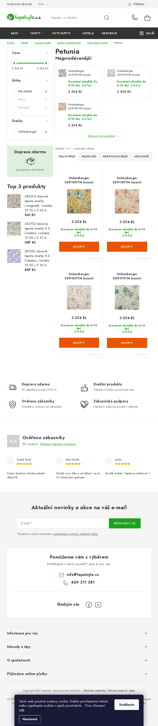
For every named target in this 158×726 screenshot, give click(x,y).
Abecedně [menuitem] (141, 156)
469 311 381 (135, 18)
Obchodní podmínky (95, 690)
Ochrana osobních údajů (121, 690)
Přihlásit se (125, 523)
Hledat (106, 18)
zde (21, 710)
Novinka (32, 107)
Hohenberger (32, 131)
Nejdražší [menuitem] (89, 156)
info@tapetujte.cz (83, 574)
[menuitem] (16, 33)
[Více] (147, 33)
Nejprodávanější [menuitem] (115, 156)
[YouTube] (98, 605)
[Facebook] (89, 605)
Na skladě (32, 91)
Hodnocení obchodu (19, 4)
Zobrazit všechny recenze (58, 444)
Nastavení (30, 719)
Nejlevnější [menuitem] (67, 156)
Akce (32, 99)
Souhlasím (126, 704)
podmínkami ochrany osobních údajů (75, 534)
